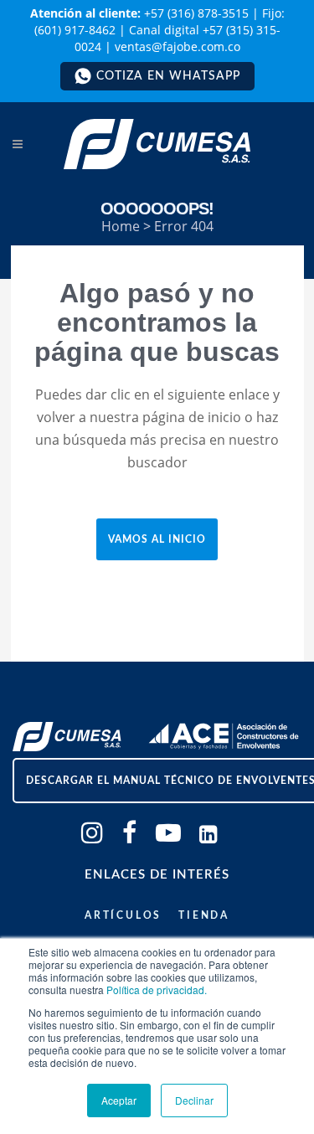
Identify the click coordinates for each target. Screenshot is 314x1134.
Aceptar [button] (118, 1100)
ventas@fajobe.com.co (177, 46)
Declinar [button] (194, 1100)
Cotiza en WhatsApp (168, 76)
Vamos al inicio (157, 539)
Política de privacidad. (156, 989)
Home (120, 226)
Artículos (123, 915)
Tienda (203, 915)
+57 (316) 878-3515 (196, 13)
